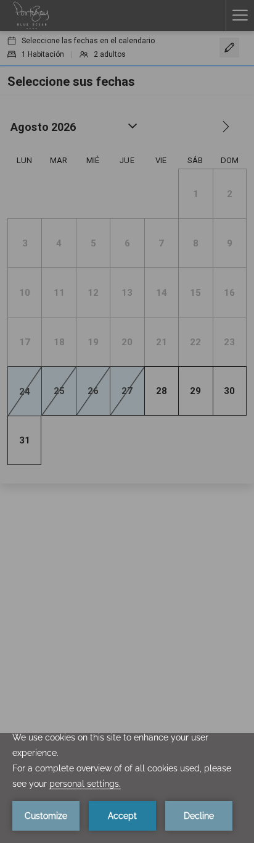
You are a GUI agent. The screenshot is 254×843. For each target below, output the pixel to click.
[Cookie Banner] (127, 788)
